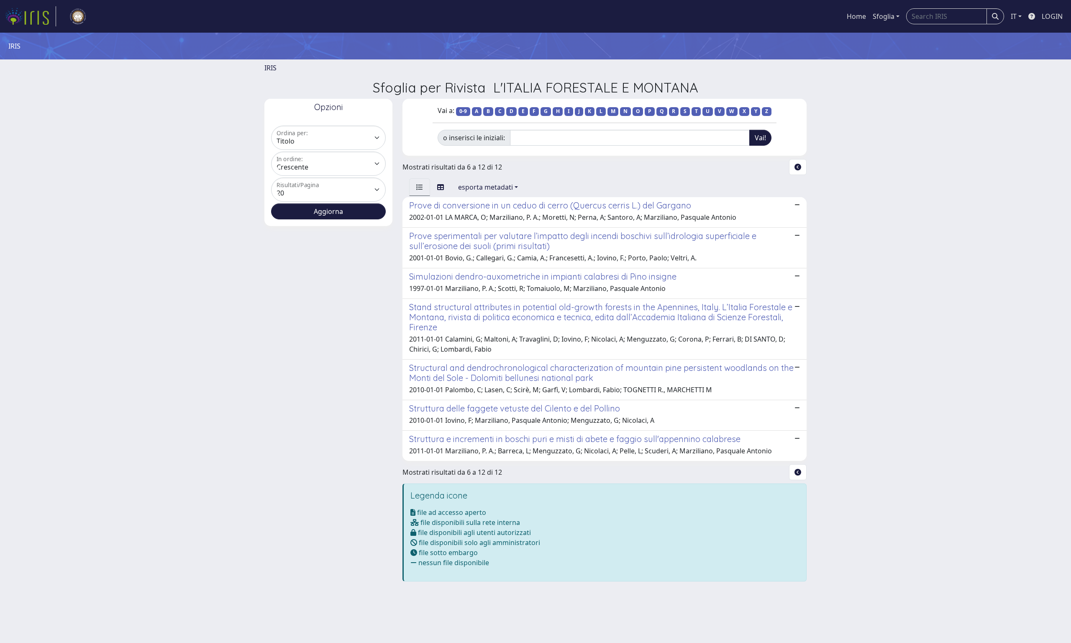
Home (856, 16)
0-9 (463, 111)
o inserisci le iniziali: (474, 137)
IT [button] (1014, 16)
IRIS (270, 67)
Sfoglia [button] (883, 16)
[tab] (419, 187)
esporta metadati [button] (485, 187)
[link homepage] (30, 16)
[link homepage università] (78, 16)
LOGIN (1052, 16)
